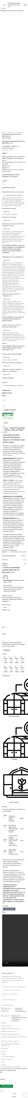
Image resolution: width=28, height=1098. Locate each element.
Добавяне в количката (10, 410)
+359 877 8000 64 (13, 1)
